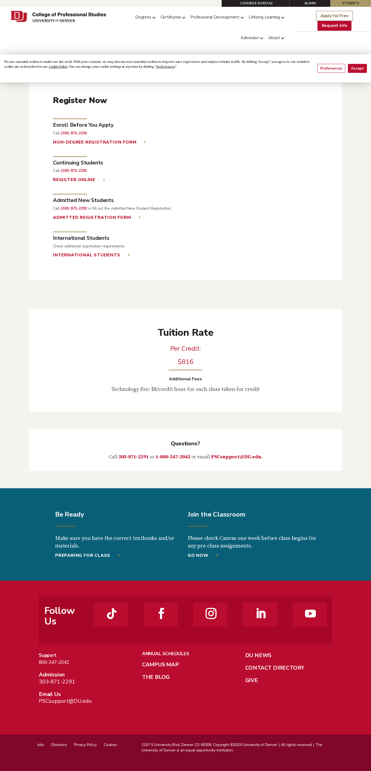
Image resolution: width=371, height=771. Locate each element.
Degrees (143, 17)
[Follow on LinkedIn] (261, 613)
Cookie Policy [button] (58, 67)
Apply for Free (334, 15)
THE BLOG (156, 677)
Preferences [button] (165, 67)
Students (350, 3)
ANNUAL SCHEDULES (165, 654)
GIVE (251, 680)
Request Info (334, 25)
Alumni (310, 3)
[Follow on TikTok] (112, 613)
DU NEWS (258, 655)
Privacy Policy (85, 744)
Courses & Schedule (256, 3)
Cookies (110, 744)
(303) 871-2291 (74, 133)
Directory (59, 744)
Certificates (171, 17)
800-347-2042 (54, 662)
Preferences (331, 68)
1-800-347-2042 (173, 457)
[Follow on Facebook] (161, 613)
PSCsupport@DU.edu (236, 457)
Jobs (40, 744)
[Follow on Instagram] (211, 613)
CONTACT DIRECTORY (274, 667)
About (274, 38)
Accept (357, 68)
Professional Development (214, 17)
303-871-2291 (133, 457)
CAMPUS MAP (160, 664)
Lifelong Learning (264, 17)
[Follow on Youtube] (310, 613)
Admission (250, 38)
